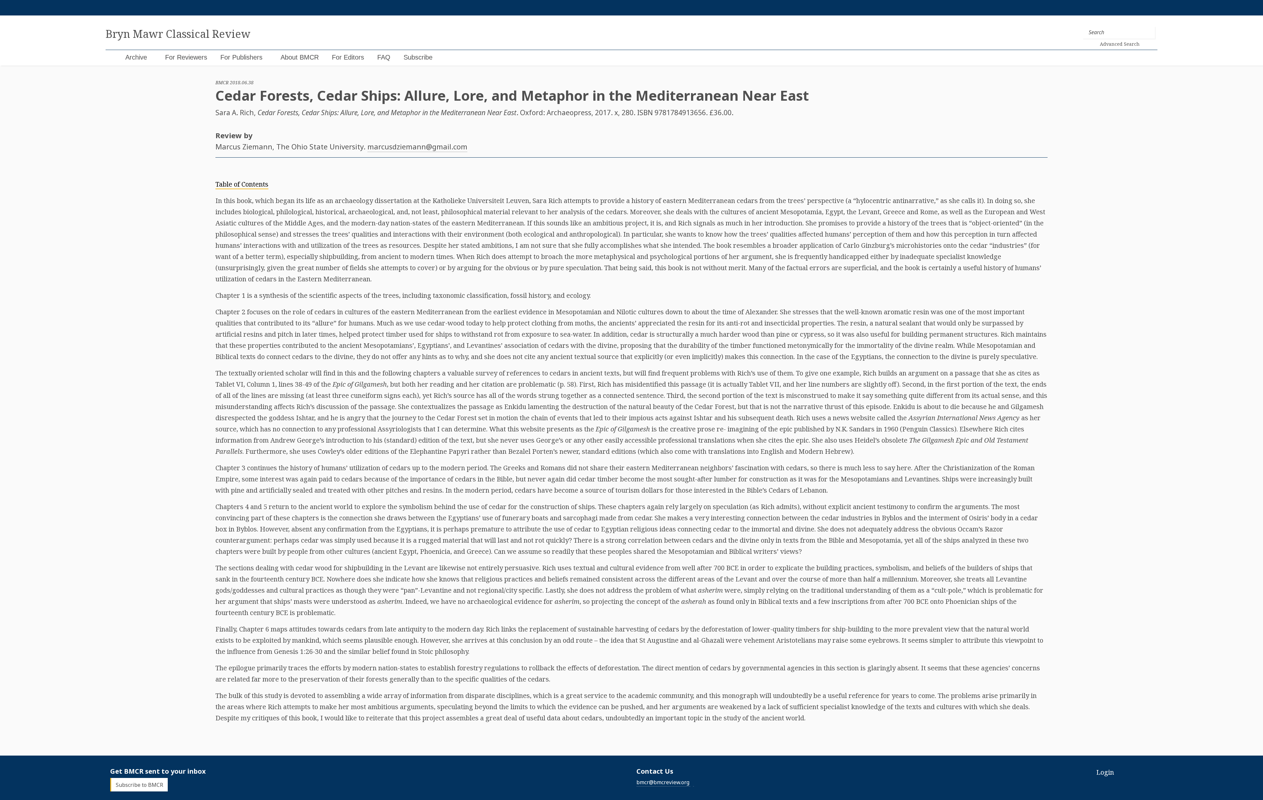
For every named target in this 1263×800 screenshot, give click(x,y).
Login (1105, 772)
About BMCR (300, 57)
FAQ (383, 57)
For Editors (348, 57)
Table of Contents (241, 184)
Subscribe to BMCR (139, 784)
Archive (136, 57)
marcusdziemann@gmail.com (417, 146)
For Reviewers (186, 57)
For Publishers (241, 57)
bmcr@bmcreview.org (662, 782)
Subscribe (418, 57)
